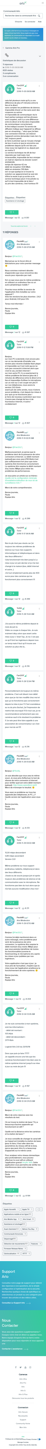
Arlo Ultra (23, 1379)
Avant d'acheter (10, 1229)
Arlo (23, 1387)
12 (14, 1196)
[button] (39, 86)
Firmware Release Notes (13, 1249)
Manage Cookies (23, 1442)
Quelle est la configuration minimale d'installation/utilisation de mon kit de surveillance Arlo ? (21, 480)
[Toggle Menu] (43, 3)
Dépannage (8, 1239)
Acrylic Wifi (27, 1162)
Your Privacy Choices (30, 1439)
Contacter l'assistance (12, 1349)
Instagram (30, 1367)
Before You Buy (28, 1229)
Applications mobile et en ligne (16, 1214)
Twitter (20, 1367)
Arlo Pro (23, 1383)
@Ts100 (16, 771)
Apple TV (25, 1209)
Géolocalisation (10, 1254)
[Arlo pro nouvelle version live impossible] (31, 226)
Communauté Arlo (11, 11)
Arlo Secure (23, 1412)
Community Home (23, 1423)
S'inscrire (18, 22)
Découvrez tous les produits (23, 1398)
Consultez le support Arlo (13, 1303)
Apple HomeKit (10, 1209)
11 (14, 1086)
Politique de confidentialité (14, 1439)
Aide (40, 22)
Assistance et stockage (15, 201)
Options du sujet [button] (40, 56)
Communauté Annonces (13, 1234)
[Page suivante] (40, 1209)
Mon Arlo (23, 1427)
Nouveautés (23, 1416)
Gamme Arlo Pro (12, 48)
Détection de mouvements (14, 1244)
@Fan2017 (17, 256)
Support (23, 1420)
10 (15, 999)
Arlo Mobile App (10, 1219)
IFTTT (25, 1254)
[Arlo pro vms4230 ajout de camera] (35, 226)
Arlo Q (23, 1390)
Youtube (25, 1367)
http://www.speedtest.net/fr (25, 785)
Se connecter (30, 22)
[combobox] (23, 15)
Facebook (15, 1367)
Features (34, 1244)
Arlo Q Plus (23, 1394)
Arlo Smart (27, 1219)
